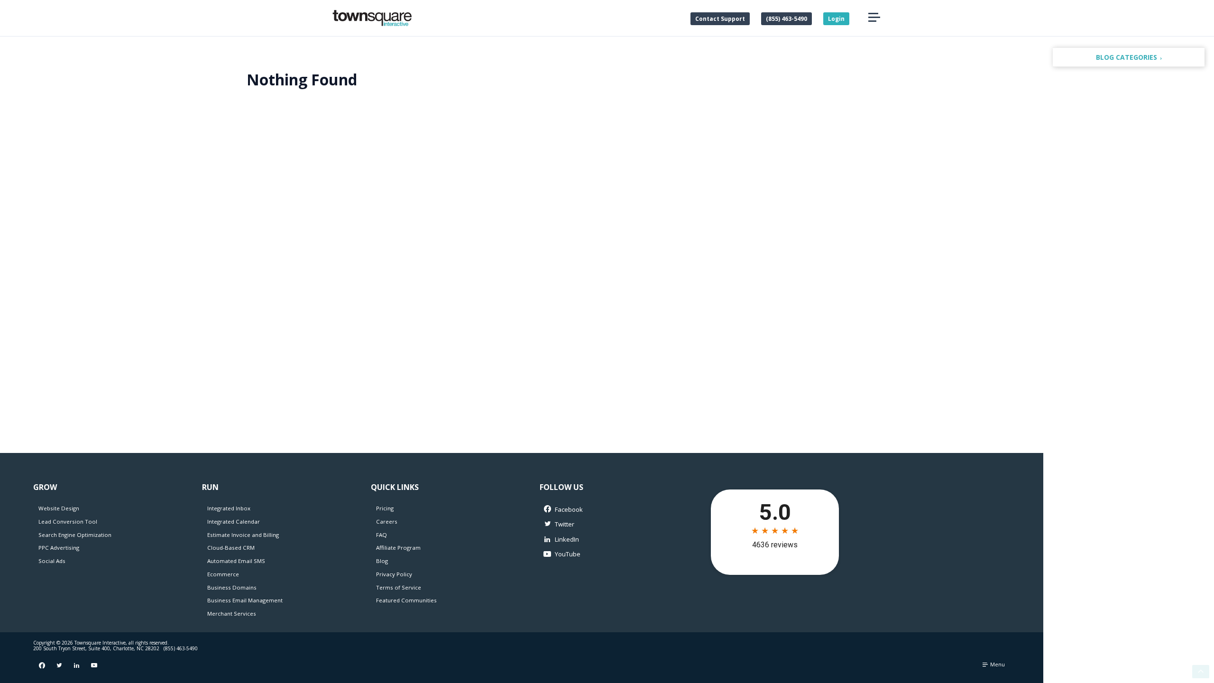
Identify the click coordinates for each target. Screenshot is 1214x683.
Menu (997, 664)
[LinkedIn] (602, 539)
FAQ (381, 534)
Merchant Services (231, 613)
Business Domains (232, 587)
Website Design (58, 508)
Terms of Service (398, 587)
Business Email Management (245, 600)
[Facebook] (602, 510)
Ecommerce (223, 574)
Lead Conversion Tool (67, 521)
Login (836, 19)
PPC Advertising (58, 547)
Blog (382, 560)
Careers (386, 521)
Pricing (385, 508)
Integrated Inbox (228, 508)
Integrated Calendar (233, 521)
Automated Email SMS (236, 560)
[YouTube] (602, 554)
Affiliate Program (398, 547)
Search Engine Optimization (74, 534)
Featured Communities (406, 600)
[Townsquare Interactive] (372, 18)
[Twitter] (602, 525)
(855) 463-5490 (786, 19)
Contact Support (720, 19)
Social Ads (51, 560)
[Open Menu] (874, 18)
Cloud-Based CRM (231, 547)
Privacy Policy (394, 574)
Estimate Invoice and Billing (243, 534)
